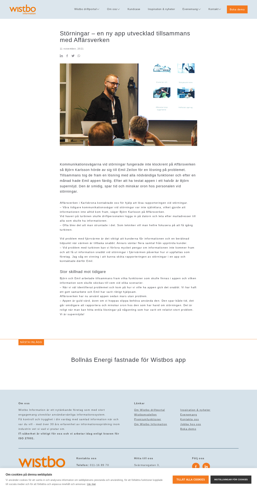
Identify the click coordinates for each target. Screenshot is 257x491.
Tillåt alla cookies (190, 479)
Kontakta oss (189, 419)
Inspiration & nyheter (195, 409)
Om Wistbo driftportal (149, 409)
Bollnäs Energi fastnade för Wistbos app (128, 359)
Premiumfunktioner (147, 419)
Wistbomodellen (145, 414)
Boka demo (237, 9)
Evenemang (188, 414)
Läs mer (91, 484)
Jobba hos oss (190, 424)
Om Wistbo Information (150, 424)
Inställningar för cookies (231, 479)
